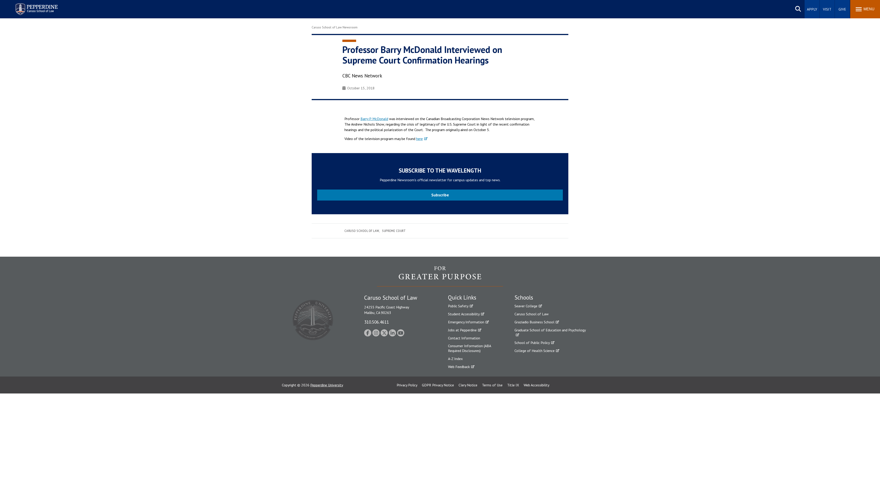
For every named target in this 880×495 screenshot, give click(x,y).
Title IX (513, 385)
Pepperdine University (326, 385)
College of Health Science (534, 350)
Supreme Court (394, 231)
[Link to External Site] (440, 276)
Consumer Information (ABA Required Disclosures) (469, 348)
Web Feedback (459, 366)
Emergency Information (466, 322)
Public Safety (458, 306)
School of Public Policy (532, 342)
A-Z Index (455, 358)
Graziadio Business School (534, 322)
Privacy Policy (407, 385)
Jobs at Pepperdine (462, 330)
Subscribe (440, 195)
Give (842, 9)
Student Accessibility (464, 314)
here (419, 138)
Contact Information (464, 338)
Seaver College (525, 306)
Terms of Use (492, 385)
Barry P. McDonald (374, 118)
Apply (812, 9)
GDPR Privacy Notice (438, 385)
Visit (827, 9)
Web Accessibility (536, 385)
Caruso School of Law (361, 231)
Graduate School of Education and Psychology (550, 330)
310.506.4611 (376, 322)
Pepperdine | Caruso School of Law (36, 6)
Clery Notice (468, 385)
